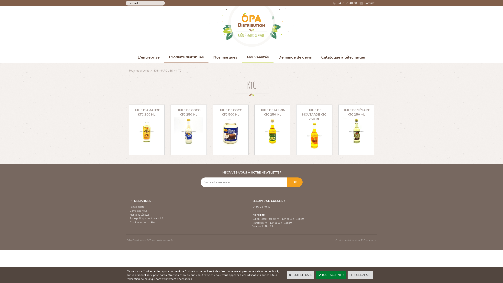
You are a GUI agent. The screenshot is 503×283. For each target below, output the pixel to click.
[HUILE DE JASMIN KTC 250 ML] (272, 145)
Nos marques (225, 57)
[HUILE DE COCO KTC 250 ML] (188, 145)
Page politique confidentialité (146, 218)
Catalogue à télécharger (343, 57)
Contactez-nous (139, 211)
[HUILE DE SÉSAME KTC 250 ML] (356, 145)
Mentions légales (140, 215)
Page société (137, 207)
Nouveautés (258, 57)
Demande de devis (295, 57)
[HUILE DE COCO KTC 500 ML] (230, 145)
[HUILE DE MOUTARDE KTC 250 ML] (314, 149)
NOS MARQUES (163, 71)
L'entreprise (149, 57)
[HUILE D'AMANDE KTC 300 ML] (146, 145)
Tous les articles (139, 71)
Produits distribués (186, 57)
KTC (178, 71)
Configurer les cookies (143, 222)
